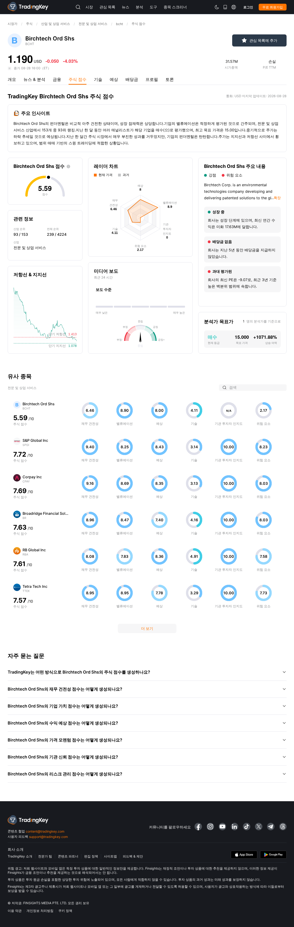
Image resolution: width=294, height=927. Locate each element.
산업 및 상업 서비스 (55, 24)
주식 (29, 24)
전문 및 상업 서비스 (93, 24)
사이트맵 (110, 856)
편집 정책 (91, 856)
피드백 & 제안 (133, 856)
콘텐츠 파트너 (68, 856)
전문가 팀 (45, 856)
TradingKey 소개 (20, 856)
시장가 (12, 24)
